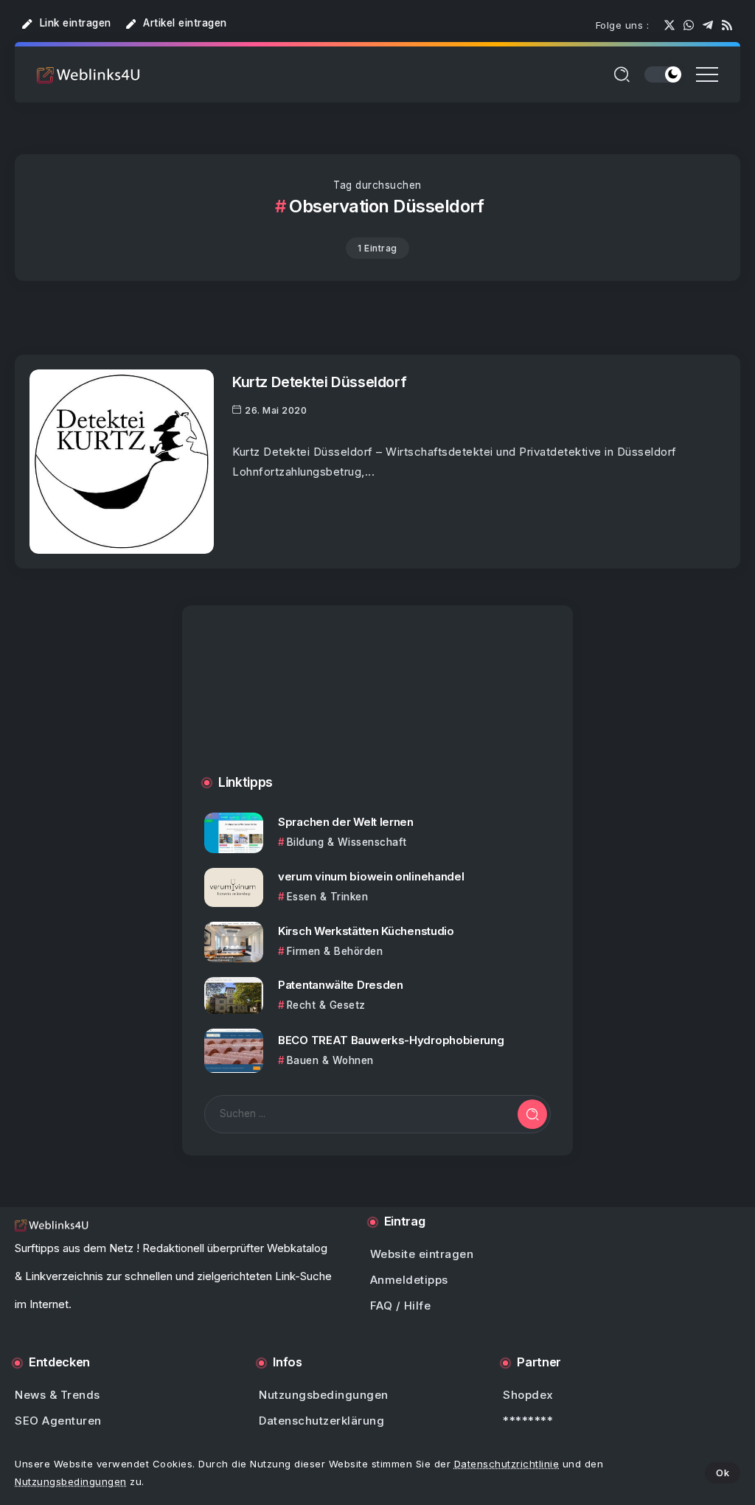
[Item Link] (121, 461)
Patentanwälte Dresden (340, 985)
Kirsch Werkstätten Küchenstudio (366, 931)
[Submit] (532, 1114)
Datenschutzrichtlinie (507, 1464)
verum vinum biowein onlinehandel (371, 876)
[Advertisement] (377, 705)
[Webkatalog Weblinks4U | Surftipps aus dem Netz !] (88, 74)
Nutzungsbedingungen (71, 1481)
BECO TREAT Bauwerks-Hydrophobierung (391, 1040)
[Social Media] (669, 25)
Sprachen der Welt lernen (346, 822)
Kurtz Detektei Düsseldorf (319, 382)
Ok (722, 1472)
